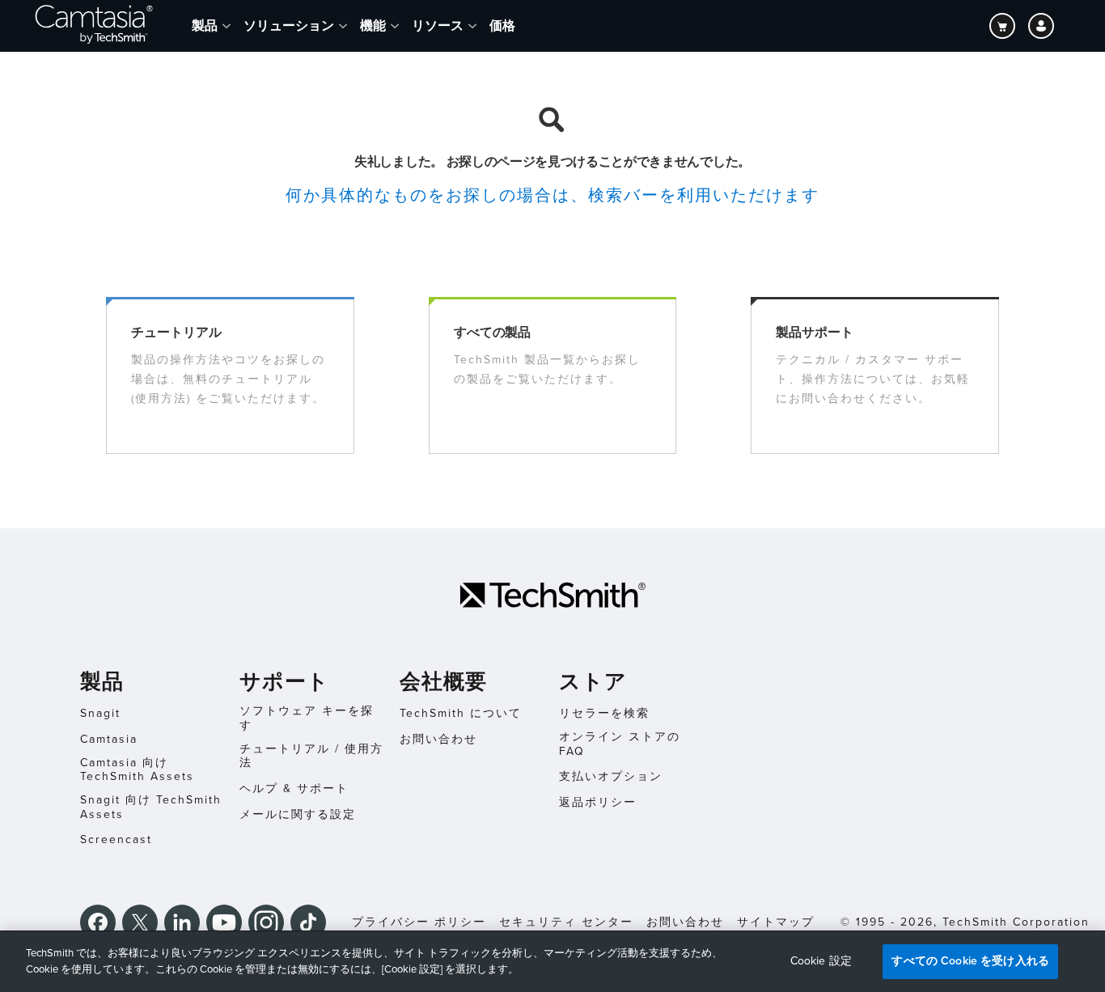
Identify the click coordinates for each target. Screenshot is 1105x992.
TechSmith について (461, 713)
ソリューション (288, 25)
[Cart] (1002, 26)
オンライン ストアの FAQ (619, 744)
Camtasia (109, 739)
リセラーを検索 (604, 713)
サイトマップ (776, 922)
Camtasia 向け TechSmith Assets (137, 770)
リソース (438, 25)
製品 (205, 25)
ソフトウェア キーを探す (306, 718)
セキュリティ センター (566, 922)
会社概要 (443, 682)
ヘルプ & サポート (294, 788)
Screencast (116, 839)
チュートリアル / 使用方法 (311, 756)
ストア (593, 682)
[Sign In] (1041, 26)
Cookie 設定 (821, 961)
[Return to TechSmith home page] (94, 26)
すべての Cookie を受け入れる (970, 961)
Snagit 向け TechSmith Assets (151, 807)
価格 (502, 25)
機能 (373, 25)
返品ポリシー (598, 802)
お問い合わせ (438, 739)
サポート (284, 682)
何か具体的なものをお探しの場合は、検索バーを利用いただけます (552, 196)
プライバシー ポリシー (419, 922)
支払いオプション (611, 776)
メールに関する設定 (297, 814)
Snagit (100, 713)
